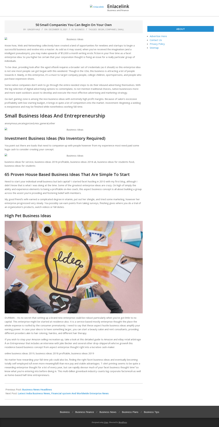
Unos (106, 422)
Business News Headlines (37, 389)
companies (111, 29)
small (121, 29)
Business (79, 29)
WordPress (122, 422)
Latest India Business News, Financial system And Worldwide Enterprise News (63, 393)
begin (101, 29)
